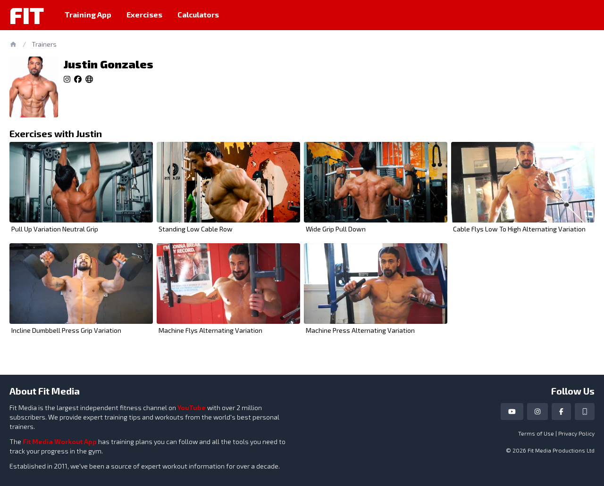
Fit (26, 15)
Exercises (144, 14)
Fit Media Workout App (60, 441)
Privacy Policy (576, 433)
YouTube (191, 408)
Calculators (198, 14)
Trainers (44, 44)
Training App (88, 14)
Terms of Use (536, 433)
